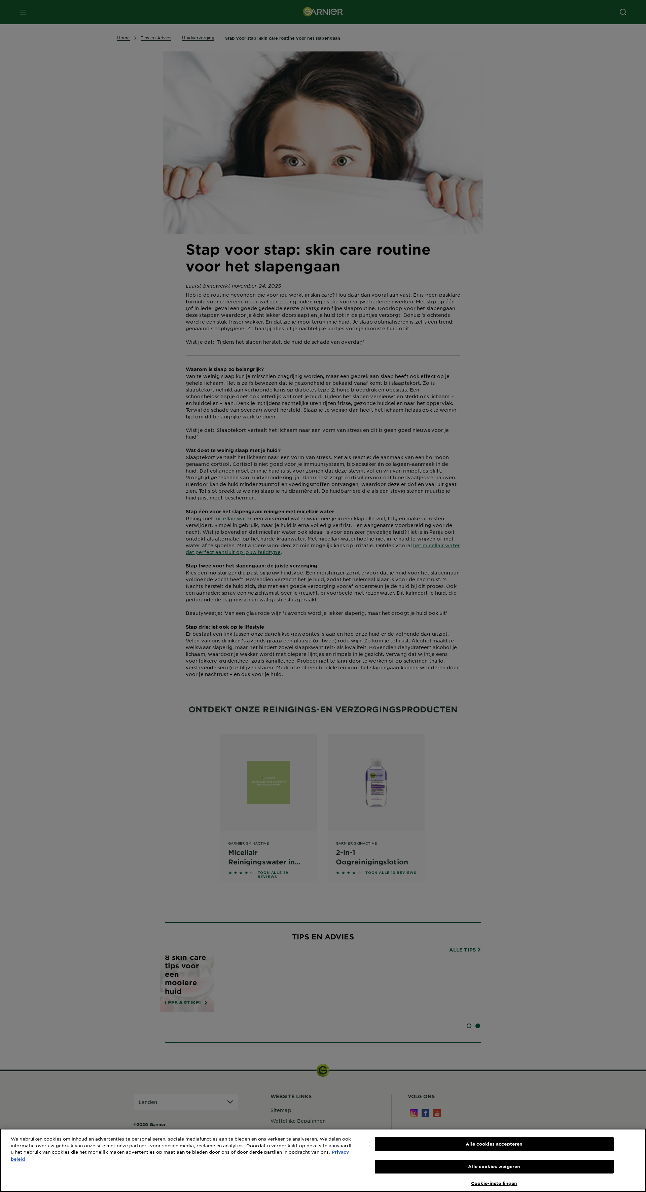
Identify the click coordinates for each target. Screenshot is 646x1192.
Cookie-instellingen (494, 1183)
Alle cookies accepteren (494, 1144)
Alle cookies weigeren (494, 1166)
